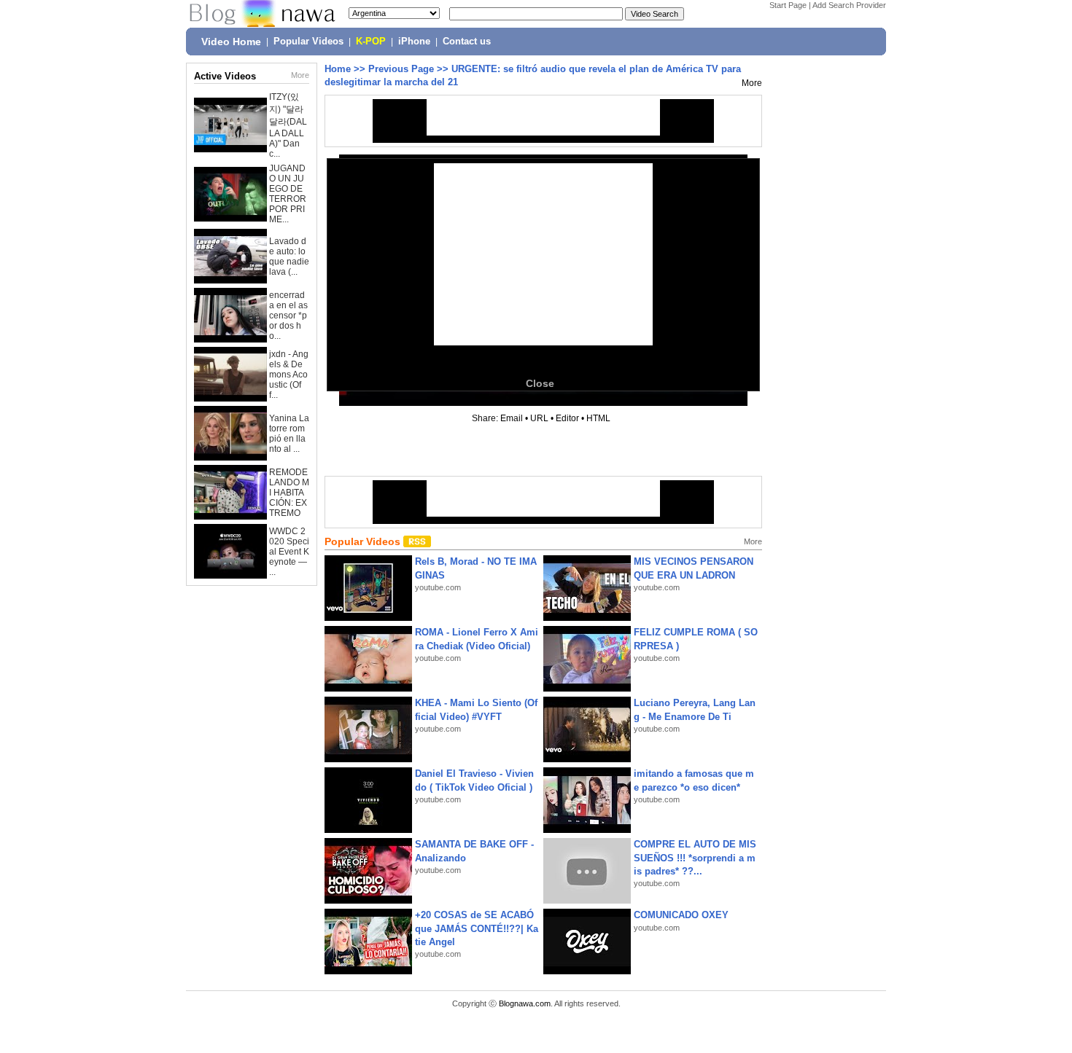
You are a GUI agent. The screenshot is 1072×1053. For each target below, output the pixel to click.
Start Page (788, 5)
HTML (598, 418)
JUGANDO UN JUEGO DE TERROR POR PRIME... (287, 193)
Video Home (231, 41)
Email (511, 418)
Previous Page (401, 68)
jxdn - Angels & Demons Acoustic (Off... (288, 374)
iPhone (414, 41)
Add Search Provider (849, 5)
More (300, 75)
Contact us (467, 41)
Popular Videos (308, 41)
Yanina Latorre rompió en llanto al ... (289, 433)
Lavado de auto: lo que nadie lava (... (289, 256)
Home (338, 68)
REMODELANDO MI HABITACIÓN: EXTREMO (289, 492)
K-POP (371, 41)
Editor (567, 418)
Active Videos (225, 76)
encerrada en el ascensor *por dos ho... (288, 315)
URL (539, 418)
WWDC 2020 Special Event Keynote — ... (289, 551)
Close (540, 383)
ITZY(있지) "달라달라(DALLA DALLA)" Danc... (288, 125)
